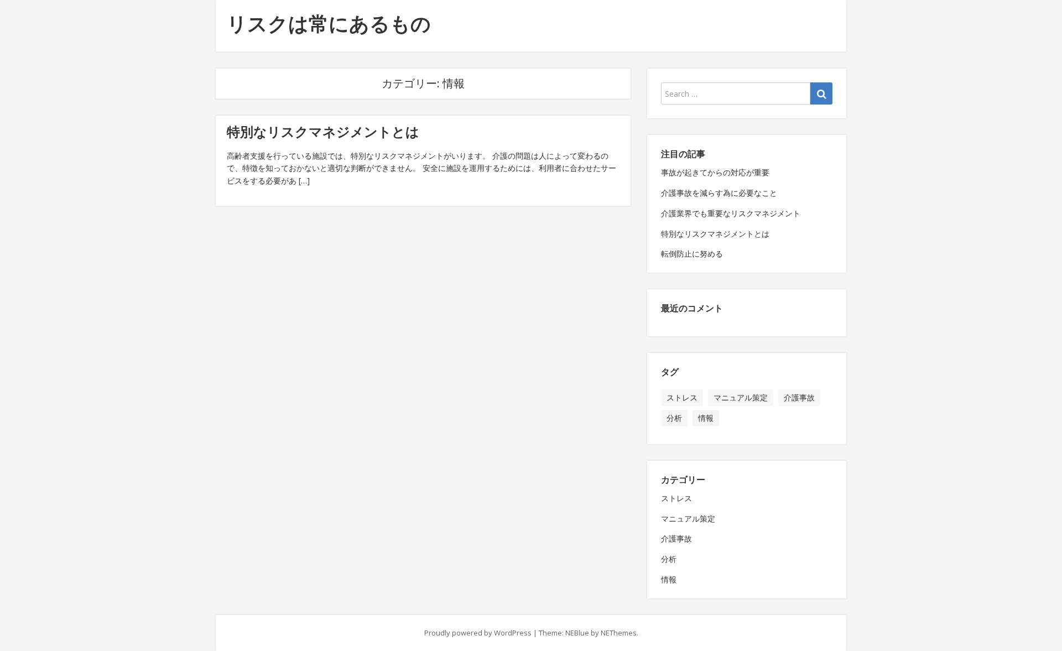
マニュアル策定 (741, 397)
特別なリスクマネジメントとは (323, 131)
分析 (674, 418)
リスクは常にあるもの (329, 23)
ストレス (682, 397)
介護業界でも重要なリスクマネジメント (730, 213)
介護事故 (799, 397)
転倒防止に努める (692, 253)
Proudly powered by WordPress (478, 633)
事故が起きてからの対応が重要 (715, 172)
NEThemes (619, 633)
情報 (706, 418)
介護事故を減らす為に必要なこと (719, 193)
